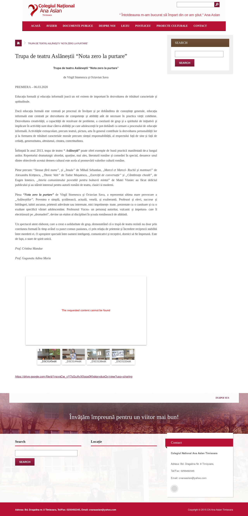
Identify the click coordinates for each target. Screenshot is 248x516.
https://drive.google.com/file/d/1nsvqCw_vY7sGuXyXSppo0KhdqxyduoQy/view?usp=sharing (73, 376)
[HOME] (18, 43)
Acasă (35, 25)
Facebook (174, 488)
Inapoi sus (222, 398)
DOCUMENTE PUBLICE (78, 25)
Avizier (51, 25)
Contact (200, 25)
